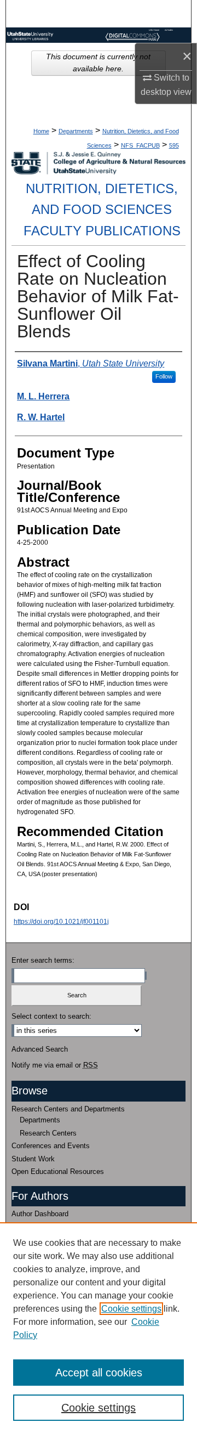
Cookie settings (131, 1308)
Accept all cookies (98, 1373)
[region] (98, 1328)
